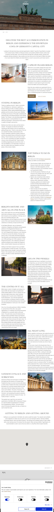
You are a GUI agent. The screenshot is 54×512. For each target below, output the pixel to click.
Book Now (31, 96)
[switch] (20, 500)
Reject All (26, 509)
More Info (47, 504)
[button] (27, 444)
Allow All (44, 509)
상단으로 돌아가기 (48, 467)
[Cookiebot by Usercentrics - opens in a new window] (46, 482)
